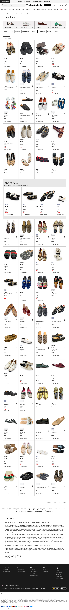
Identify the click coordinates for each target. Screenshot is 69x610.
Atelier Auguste (6, 508)
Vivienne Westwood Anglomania (24, 511)
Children (28, 9)
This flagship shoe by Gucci (25, 551)
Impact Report (59, 574)
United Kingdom (7, 608)
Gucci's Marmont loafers (11, 558)
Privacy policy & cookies (30, 588)
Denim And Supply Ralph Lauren (42, 510)
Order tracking (20, 569)
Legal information (16, 588)
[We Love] (59, 9)
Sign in (55, 5)
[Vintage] (53, 9)
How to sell (32, 569)
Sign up (61, 5)
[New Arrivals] (8, 9)
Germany (18, 608)
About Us (67, 9)
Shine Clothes (49, 511)
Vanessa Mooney (57, 510)
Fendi (50, 508)
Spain (22, 608)
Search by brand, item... (9, 5)
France (2, 608)
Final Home (57, 508)
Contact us (45, 571)
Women (18, 9)
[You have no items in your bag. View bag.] (66, 5)
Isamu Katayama (10, 510)
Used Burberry (31, 508)
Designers (11, 9)
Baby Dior (23, 508)
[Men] (25, 9)
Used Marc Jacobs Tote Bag (24, 510)
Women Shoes (15, 14)
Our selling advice (34, 571)
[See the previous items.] (3, 201)
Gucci (8, 14)
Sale (61, 9)
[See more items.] (65, 201)
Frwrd (63, 508)
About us (58, 570)
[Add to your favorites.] (17, 58)
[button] (66, 5)
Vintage (50, 9)
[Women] (21, 9)
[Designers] (15, 9)
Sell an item (47, 5)
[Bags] (36, 9)
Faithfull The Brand (42, 508)
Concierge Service (6, 571)
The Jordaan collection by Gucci (13, 555)
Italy (25, 608)
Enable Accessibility (5, 1)
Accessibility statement (7, 588)
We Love (56, 9)
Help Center (45, 569)
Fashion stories (59, 578)
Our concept (5, 569)
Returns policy (20, 575)
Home (4, 14)
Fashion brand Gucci (9, 537)
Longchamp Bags (39, 511)
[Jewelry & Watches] (47, 9)
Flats (22, 14)
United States (13, 608)
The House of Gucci (9, 525)
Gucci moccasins (13, 548)
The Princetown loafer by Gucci (13, 556)
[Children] (31, 9)
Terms (22, 588)
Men (23, 9)
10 (61, 502)
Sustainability (59, 572)
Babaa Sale (16, 508)
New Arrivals (4, 9)
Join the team (59, 576)
